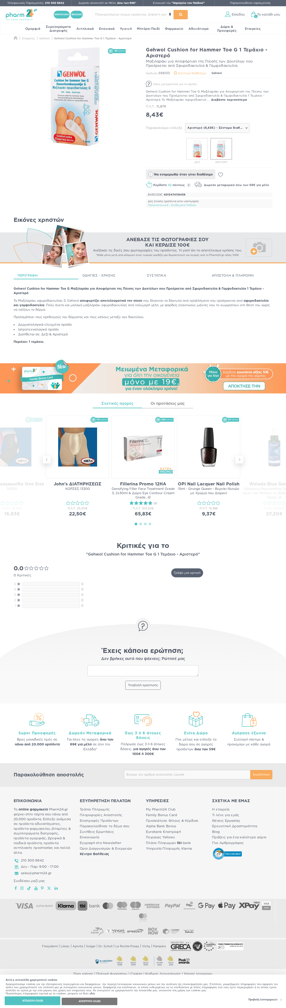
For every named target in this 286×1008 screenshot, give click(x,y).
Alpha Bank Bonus (161, 826)
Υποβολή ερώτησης (143, 685)
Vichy (146, 946)
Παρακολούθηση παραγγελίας (250, 3)
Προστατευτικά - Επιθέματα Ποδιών (172, 205)
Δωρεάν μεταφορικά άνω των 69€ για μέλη (236, 185)
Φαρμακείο (174, 28)
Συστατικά (156, 275)
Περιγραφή (28, 275)
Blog (216, 831)
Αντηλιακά (85, 28)
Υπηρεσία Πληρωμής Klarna (169, 848)
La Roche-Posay (127, 946)
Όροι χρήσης (83, 973)
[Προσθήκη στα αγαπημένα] (220, 174)
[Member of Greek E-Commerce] (180, 946)
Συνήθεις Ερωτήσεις (97, 831)
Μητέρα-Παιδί (148, 28)
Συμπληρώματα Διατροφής (58, 28)
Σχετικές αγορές (117, 404)
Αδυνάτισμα (199, 28)
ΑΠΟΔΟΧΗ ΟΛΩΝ (32, 1000)
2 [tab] (140, 524)
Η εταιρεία (221, 809)
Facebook (16, 888)
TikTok (29, 888)
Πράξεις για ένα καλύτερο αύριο (239, 837)
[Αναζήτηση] (181, 14)
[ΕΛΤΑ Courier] (97, 931)
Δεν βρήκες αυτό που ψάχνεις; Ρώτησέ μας (143, 659)
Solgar (91, 946)
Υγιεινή (126, 28)
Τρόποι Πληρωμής (95, 809)
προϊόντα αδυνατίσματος (39, 823)
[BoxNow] (153, 931)
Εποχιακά (107, 28)
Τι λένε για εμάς (225, 815)
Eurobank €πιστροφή (163, 831)
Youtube (36, 888)
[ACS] (189, 931)
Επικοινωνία (89, 837)
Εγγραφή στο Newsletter (100, 843)
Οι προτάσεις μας (168, 404)
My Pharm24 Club (160, 809)
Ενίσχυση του (179, 3)
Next (239, 459)
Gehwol (216, 73)
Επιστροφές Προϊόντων (99, 820)
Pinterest (42, 888)
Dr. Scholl (105, 946)
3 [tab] (145, 524)
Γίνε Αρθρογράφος (228, 843)
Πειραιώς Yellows (160, 837)
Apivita (78, 946)
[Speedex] (135, 931)
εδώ (92, 993)
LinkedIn (56, 888)
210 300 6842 (32, 860)
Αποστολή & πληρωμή (233, 275)
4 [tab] (150, 524)
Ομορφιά (32, 28)
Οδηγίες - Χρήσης (99, 275)
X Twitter (49, 888)
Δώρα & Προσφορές (227, 28)
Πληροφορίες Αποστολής (101, 815)
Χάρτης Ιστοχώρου (198, 973)
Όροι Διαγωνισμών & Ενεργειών (106, 848)
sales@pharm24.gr (36, 873)
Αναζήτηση (261, 774)
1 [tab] (136, 524)
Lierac (65, 946)
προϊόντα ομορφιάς (30, 838)
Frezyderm (50, 946)
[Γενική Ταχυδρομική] (115, 931)
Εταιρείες (253, 28)
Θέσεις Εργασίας (226, 820)
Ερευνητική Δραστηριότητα (234, 826)
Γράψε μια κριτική (187, 572)
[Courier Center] (171, 931)
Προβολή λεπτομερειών (262, 999)
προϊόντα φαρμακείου (32, 828)
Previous (47, 459)
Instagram (22, 888)
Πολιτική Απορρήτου (111, 973)
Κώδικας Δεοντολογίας (163, 973)
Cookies (136, 973)
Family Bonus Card (161, 815)
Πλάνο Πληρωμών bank (168, 843)
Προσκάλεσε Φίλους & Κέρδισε (172, 820)
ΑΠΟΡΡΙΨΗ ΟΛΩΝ (89, 1001)
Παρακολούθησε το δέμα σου (105, 826)
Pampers (159, 946)
